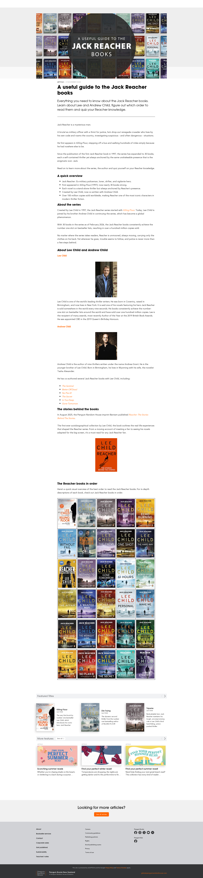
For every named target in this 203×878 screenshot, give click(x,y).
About (38, 829)
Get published (42, 847)
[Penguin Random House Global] (42, 873)
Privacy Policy (109, 868)
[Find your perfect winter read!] (101, 756)
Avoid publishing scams (93, 845)
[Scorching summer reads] (57, 756)
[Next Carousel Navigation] (165, 696)
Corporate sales (42, 843)
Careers (87, 829)
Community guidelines (92, 833)
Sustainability (41, 852)
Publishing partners (91, 837)
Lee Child (60, 712)
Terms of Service (121, 868)
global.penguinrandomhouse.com (154, 873)
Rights (87, 841)
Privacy (87, 848)
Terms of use (89, 852)
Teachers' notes (42, 856)
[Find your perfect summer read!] (146, 756)
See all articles (101, 814)
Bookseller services (43, 834)
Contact (39, 838)
